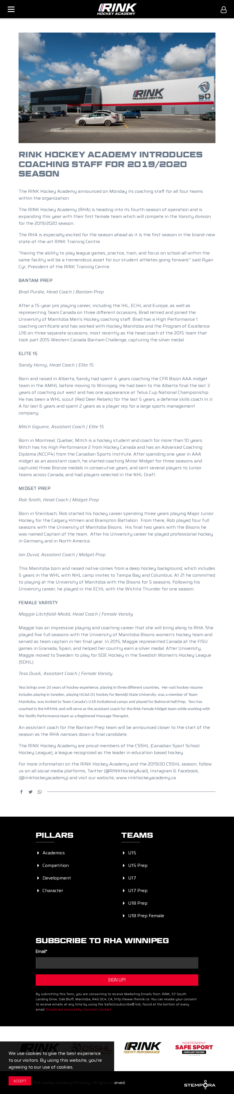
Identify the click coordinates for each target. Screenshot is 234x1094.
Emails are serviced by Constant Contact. (79, 1009)
